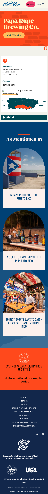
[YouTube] (43, 434)
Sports (24, 404)
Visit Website (14, 35)
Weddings (24, 415)
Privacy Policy (15, 491)
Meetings (24, 401)
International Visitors (23, 426)
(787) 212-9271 (8, 85)
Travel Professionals (24, 412)
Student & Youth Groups (24, 408)
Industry (24, 419)
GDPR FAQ (24, 491)
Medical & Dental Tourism (24, 422)
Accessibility (33, 491)
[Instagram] (37, 434)
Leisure (24, 397)
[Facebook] (31, 434)
